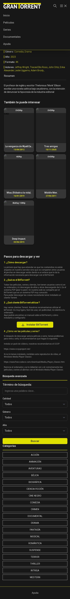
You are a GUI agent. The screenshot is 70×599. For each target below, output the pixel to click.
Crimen (35, 509)
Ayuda (7, 43)
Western (35, 577)
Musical (35, 536)
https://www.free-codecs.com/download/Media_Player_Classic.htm (34, 362)
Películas (8, 22)
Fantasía (35, 529)
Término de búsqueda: (17, 384)
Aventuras (35, 468)
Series (7, 29)
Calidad (7, 398)
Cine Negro (35, 495)
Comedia (35, 502)
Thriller (35, 563)
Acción (35, 455)
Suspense (35, 550)
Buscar (35, 441)
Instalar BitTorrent (37, 324)
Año (5, 425)
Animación (35, 461)
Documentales (12, 36)
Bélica (35, 475)
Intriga (35, 570)
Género (7, 412)
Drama (35, 523)
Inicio (6, 15)
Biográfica (35, 482)
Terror (35, 557)
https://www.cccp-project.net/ (17, 349)
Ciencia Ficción (35, 489)
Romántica (35, 543)
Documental (35, 516)
